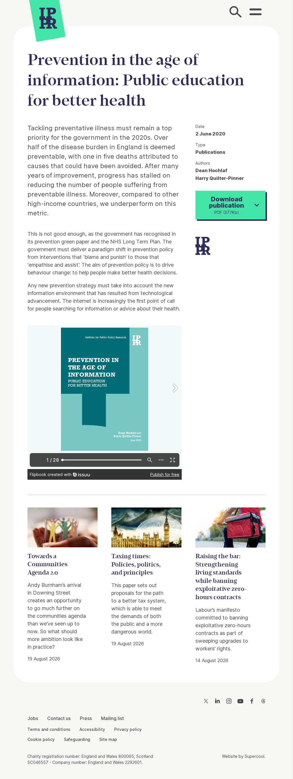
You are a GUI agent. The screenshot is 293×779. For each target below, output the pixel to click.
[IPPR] (48, 19)
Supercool (254, 756)
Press (86, 718)
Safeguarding (77, 739)
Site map (108, 739)
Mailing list (112, 718)
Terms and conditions (48, 729)
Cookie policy (41, 739)
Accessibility (92, 729)
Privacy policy (128, 729)
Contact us (59, 718)
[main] (146, 349)
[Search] (236, 13)
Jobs (32, 718)
